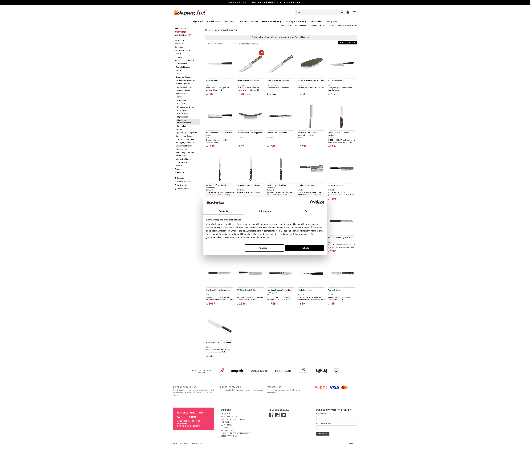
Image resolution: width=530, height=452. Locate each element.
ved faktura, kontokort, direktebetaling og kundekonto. (284, 390)
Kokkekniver (182, 114)
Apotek (243, 21)
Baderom (179, 40)
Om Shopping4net (229, 436)
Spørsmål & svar (184, 182)
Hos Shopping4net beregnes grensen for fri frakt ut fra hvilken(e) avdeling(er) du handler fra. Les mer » (193, 391)
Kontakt (225, 422)
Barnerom (179, 44)
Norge (352, 444)
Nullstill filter (347, 43)
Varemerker (316, 21)
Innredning (179, 57)
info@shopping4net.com (188, 426)
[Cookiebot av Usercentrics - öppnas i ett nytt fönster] (312, 202)
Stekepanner (181, 149)
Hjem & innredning (271, 21)
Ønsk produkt (182, 185)
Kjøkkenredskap (183, 90)
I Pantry (178, 54)
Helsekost (230, 21)
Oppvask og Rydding (185, 136)
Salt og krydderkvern (185, 143)
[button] (354, 12)
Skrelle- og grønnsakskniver (346, 25)
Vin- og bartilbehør (184, 159)
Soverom (179, 166)
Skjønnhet (198, 21)
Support (180, 178)
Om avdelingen (183, 189)
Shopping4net (286, 25)
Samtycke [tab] (223, 211)
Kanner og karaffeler (184, 84)
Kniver (331, 25)
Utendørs (179, 172)
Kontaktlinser (214, 21)
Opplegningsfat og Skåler (187, 133)
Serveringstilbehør (184, 146)
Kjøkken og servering (318, 25)
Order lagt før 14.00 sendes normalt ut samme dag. (241, 388)
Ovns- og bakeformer (185, 139)
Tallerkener (181, 156)
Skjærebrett (182, 117)
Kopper (179, 129)
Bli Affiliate (226, 425)
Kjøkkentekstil (182, 93)
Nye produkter (183, 35)
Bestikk (179, 70)
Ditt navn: (321, 414)
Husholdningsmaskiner (185, 80)
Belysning (179, 47)
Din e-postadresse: (325, 423)
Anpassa (263, 248)
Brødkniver (182, 100)
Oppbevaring (180, 162)
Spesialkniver (182, 126)
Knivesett (181, 104)
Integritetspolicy (229, 430)
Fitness (254, 21)
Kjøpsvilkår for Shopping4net (235, 433)
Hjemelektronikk (182, 50)
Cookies (224, 428)
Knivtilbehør (182, 110)
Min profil (225, 414)
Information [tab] (265, 211)
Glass (178, 74)
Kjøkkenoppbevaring (185, 87)
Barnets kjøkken (183, 67)
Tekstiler (179, 169)
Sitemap (198, 444)
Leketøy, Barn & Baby (295, 21)
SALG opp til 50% (237, 2)
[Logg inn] (347, 12)
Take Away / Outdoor (185, 152)
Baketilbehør (181, 64)
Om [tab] (306, 211)
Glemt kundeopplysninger (233, 419)
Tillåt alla (304, 248)
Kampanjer (332, 21)
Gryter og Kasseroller (185, 77)
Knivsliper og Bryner (185, 107)
